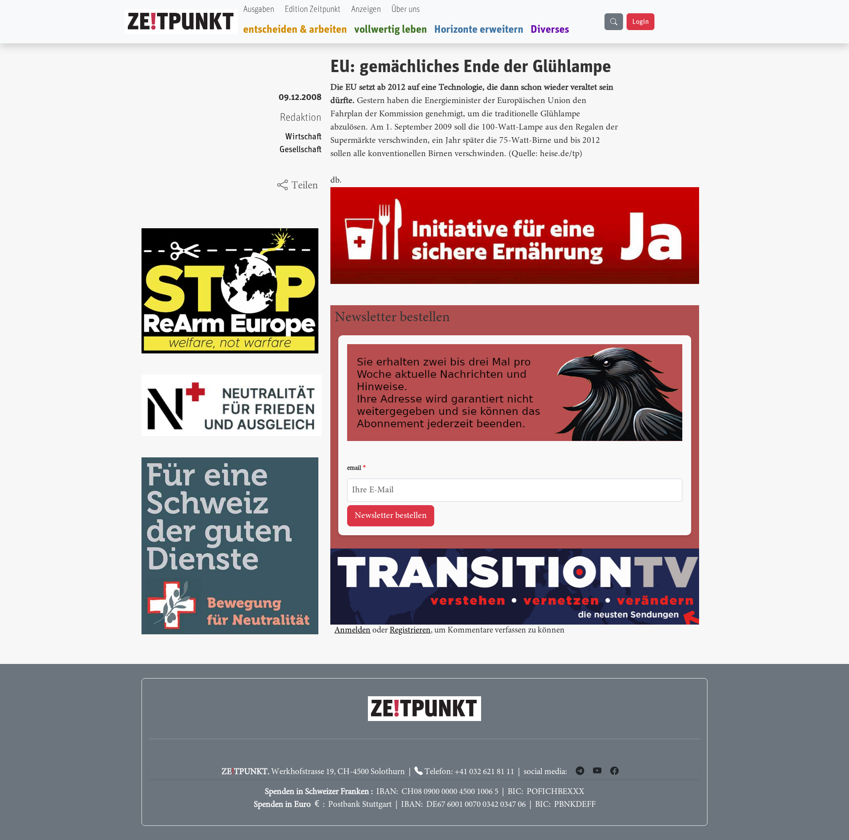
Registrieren (410, 630)
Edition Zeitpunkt (312, 9)
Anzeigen (366, 9)
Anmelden (352, 630)
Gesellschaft (300, 150)
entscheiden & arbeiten (295, 29)
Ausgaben (258, 9)
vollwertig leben (390, 29)
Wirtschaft (303, 137)
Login (640, 21)
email (354, 468)
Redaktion (300, 117)
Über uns (405, 9)
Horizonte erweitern (479, 29)
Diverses (550, 29)
